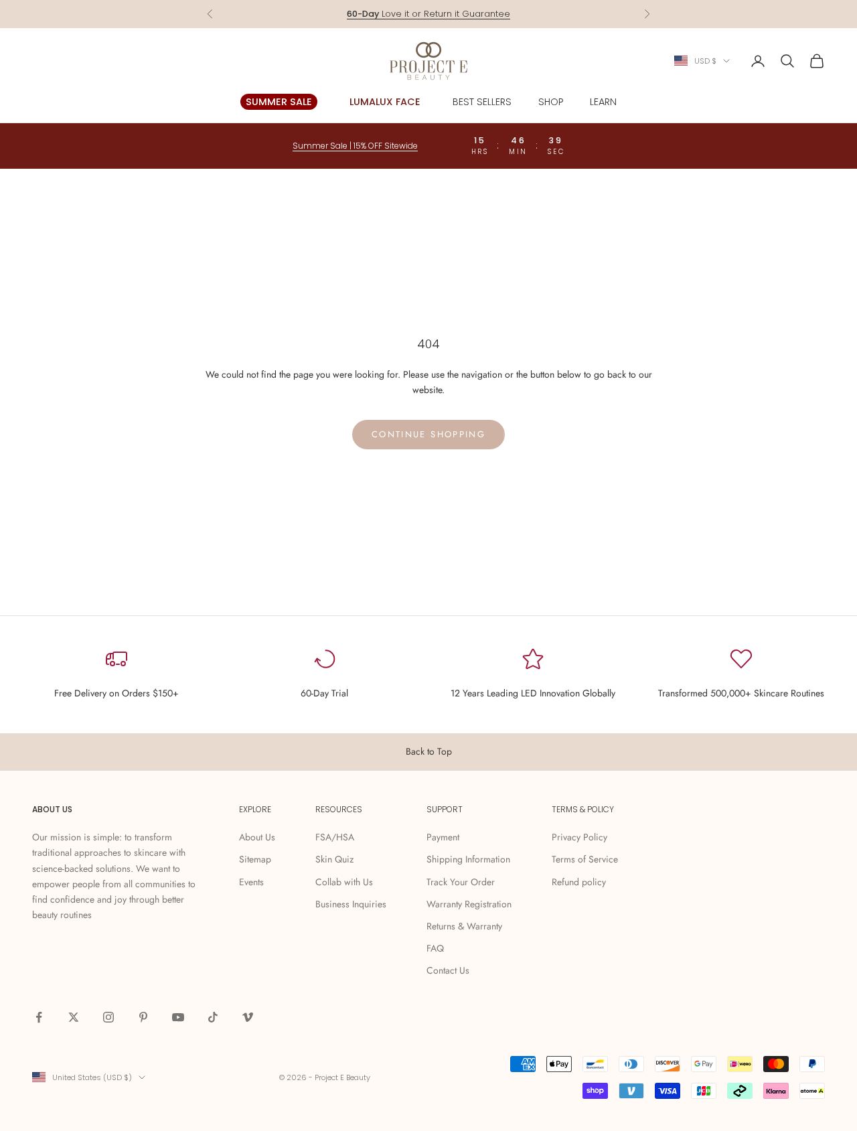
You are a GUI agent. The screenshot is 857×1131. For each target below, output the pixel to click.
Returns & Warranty (464, 926)
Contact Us (447, 970)
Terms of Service (585, 859)
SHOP (550, 101)
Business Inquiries (350, 904)
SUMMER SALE (279, 101)
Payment (442, 837)
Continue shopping (428, 434)
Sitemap (255, 859)
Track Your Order (460, 882)
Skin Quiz (334, 859)
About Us (257, 837)
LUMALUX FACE (384, 101)
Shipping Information (468, 859)
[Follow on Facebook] (39, 1017)
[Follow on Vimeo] (247, 1017)
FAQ (435, 948)
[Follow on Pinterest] (143, 1017)
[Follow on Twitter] (73, 1017)
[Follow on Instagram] (108, 1017)
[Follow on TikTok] (213, 1017)
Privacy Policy (579, 837)
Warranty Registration (469, 904)
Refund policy (579, 882)
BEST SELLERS (482, 101)
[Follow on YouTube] (178, 1017)
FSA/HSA (334, 837)
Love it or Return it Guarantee (428, 13)
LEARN (603, 101)
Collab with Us (344, 882)
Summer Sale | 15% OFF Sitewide (355, 145)
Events (251, 882)
